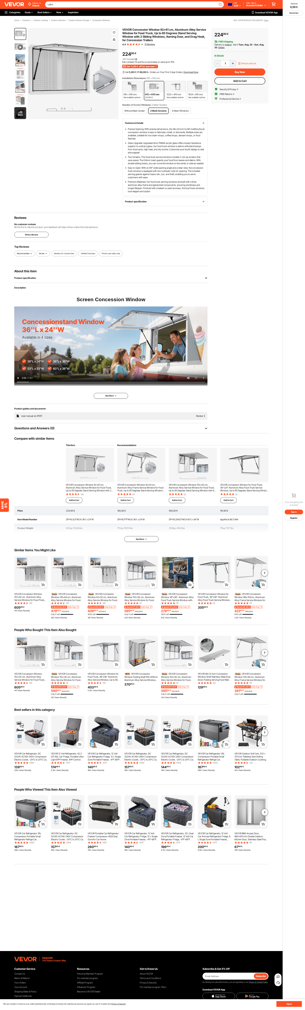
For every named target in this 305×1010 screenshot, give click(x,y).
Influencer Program (86, 987)
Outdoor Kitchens (58, 20)
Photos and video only (111, 253)
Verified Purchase (88, 253)
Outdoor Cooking (41, 20)
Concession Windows (101, 20)
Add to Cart (240, 80)
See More (140, 539)
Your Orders (20, 982)
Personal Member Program (90, 973)
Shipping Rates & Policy (25, 991)
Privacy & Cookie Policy (258, 982)
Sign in (294, 512)
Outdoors (26, 20)
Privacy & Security (148, 982)
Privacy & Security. (118, 1004)
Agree (289, 1004)
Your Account (20, 987)
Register (294, 518)
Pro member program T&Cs (153, 987)
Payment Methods (23, 996)
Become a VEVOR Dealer (88, 991)
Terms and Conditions (150, 978)
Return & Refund (21, 978)
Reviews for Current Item (64, 253)
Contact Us (19, 973)
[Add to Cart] (43, 584)
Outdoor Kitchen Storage (79, 20)
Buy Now (240, 72)
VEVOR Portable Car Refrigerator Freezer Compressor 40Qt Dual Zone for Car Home (103, 836)
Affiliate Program (85, 982)
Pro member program (87, 978)
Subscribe (261, 976)
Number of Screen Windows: (136, 104)
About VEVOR (146, 973)
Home (16, 20)
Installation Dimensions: (134, 78)
